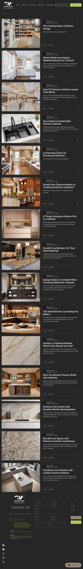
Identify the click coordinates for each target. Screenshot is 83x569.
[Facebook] (3, 553)
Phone (37, 516)
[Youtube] (3, 549)
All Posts (4, 13)
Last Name (54, 502)
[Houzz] (3, 545)
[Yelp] (3, 562)
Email (36, 509)
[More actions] (78, 22)
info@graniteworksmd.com (22, 514)
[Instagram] (3, 558)
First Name (38, 502)
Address (53, 516)
